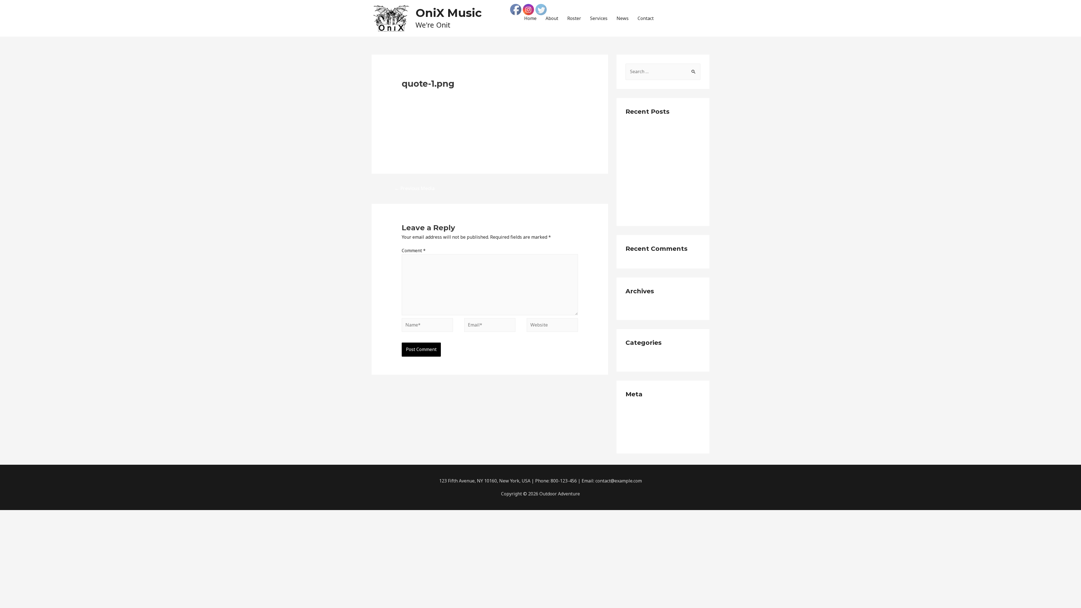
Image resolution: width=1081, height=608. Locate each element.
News (623, 18)
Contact (646, 18)
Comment (414, 250)
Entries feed (638, 420)
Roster (574, 18)
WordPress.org (641, 440)
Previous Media (414, 188)
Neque (633, 358)
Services (598, 18)
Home (530, 18)
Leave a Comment (420, 94)
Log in (632, 409)
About (552, 18)
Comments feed (642, 430)
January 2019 (639, 306)
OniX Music (449, 13)
